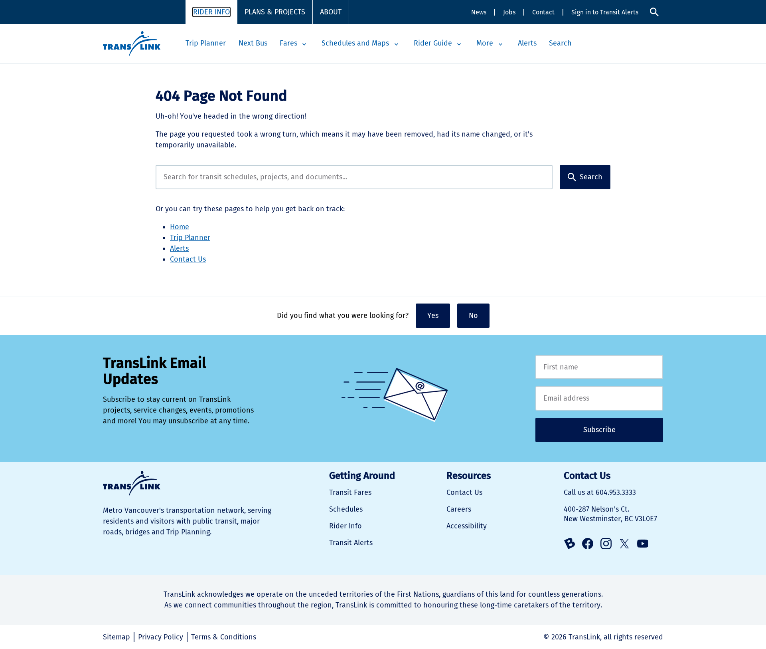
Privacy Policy (160, 637)
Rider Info (211, 12)
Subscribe (599, 429)
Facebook (587, 543)
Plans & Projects (275, 12)
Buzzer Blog (569, 543)
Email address (599, 398)
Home (179, 226)
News (478, 12)
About (331, 12)
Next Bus (253, 43)
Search (654, 12)
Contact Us (188, 259)
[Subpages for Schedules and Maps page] (396, 44)
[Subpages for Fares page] (304, 44)
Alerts (527, 43)
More (484, 43)
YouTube (642, 543)
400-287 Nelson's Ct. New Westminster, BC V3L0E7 (610, 514)
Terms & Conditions (223, 637)
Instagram (606, 543)
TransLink (131, 483)
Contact (543, 12)
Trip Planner (206, 43)
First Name (599, 367)
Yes (432, 315)
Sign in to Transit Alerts (604, 12)
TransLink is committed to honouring (397, 605)
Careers (458, 509)
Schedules (346, 509)
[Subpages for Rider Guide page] (459, 44)
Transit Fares (350, 492)
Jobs (509, 12)
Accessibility (466, 526)
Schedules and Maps (355, 43)
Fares (288, 43)
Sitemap (116, 637)
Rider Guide (433, 43)
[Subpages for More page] (500, 44)
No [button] (473, 315)
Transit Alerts (351, 542)
